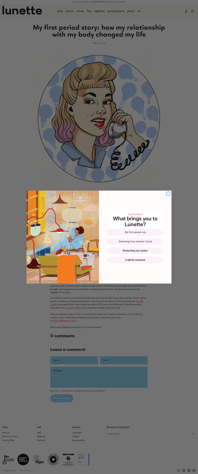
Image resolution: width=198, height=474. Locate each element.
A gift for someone (135, 260)
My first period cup (135, 232)
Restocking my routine (135, 250)
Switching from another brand (135, 241)
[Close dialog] (168, 194)
